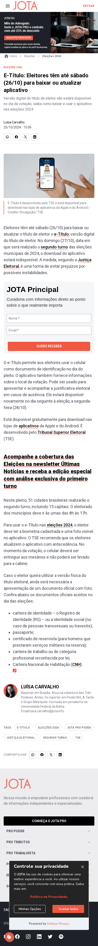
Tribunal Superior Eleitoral (60, 432)
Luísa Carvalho (14, 122)
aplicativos (29, 425)
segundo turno (54, 247)
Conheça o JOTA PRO (49, 821)
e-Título (61, 234)
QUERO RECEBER (49, 346)
